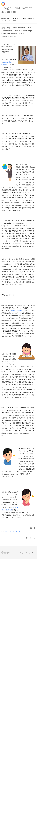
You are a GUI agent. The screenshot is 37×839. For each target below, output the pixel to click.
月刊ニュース (19, 531)
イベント (7, 531)
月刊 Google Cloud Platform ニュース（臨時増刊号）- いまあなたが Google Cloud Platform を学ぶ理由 (17, 30)
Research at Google (17, 310)
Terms (34, 553)
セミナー (12, 531)
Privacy (28, 553)
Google (22, 553)
